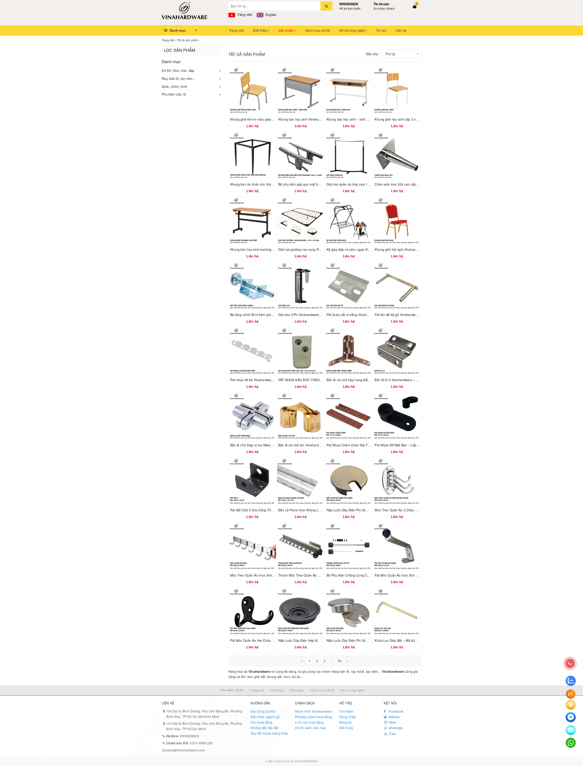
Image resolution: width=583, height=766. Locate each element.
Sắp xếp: (372, 54)
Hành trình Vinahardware (313, 711)
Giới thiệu (260, 30)
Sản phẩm (287, 30)
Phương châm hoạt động (313, 716)
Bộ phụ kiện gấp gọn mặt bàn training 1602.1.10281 (316, 184)
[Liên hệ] (571, 705)
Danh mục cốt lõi (317, 30)
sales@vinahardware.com (185, 750)
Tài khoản (381, 3)
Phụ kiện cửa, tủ (174, 94)
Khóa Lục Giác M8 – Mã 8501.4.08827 (403, 640)
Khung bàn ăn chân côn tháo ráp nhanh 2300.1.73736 (270, 184)
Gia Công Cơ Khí (263, 711)
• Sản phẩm (296, 690)
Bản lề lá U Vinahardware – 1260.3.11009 (405, 380)
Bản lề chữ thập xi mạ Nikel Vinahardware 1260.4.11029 (271, 445)
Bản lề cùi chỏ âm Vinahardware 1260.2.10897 (312, 445)
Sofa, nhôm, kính (174, 86)
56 (340, 660)
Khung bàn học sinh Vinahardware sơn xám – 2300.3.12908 (322, 119)
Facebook (395, 711)
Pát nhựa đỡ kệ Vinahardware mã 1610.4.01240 (265, 380)
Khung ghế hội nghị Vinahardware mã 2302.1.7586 (412, 249)
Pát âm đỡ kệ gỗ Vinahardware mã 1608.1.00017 (411, 314)
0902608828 (348, 3)
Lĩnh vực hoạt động (309, 722)
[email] (571, 717)
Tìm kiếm (346, 711)
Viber (392, 722)
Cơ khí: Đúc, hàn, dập (178, 70)
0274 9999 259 (189, 743)
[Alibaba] (571, 693)
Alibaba (394, 716)
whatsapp (395, 727)
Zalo (392, 733)
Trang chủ (236, 30)
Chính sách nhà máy (310, 727)
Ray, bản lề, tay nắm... (178, 78)
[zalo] (571, 681)
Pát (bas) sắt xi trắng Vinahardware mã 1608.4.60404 (366, 314)
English (270, 14)
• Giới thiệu (276, 690)
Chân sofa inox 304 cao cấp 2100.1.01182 (406, 184)
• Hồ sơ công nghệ (351, 690)
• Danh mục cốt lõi (321, 690)
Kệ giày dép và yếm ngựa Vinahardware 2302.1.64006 (367, 249)
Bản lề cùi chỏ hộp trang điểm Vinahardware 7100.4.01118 (370, 380)
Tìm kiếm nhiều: (232, 690)
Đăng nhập (347, 716)
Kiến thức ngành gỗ (265, 716)
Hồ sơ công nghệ (352, 30)
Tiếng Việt (244, 14)
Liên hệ (401, 30)
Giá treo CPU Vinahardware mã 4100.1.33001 (312, 314)
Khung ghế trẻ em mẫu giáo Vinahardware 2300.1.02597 (272, 119)
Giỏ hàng (346, 727)
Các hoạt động (261, 722)
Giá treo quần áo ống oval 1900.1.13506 (356, 184)
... (332, 660)
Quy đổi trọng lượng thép (269, 733)
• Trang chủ (256, 690)
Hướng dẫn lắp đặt (264, 727)
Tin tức (381, 30)
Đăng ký (345, 722)
